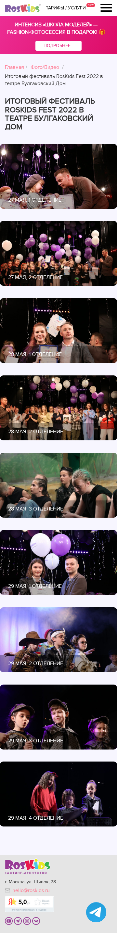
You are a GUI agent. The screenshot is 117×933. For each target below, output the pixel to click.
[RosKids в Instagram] (27, 920)
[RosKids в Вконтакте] (36, 920)
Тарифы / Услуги (66, 8)
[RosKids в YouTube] (9, 920)
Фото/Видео (45, 67)
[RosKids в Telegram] (18, 920)
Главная (14, 67)
